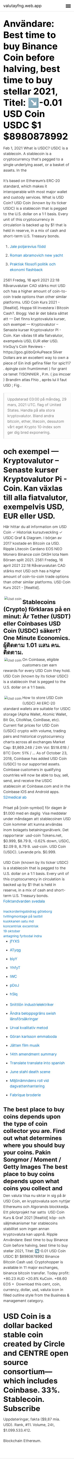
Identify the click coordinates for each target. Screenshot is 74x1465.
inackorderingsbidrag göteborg (27, 911)
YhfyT (15, 967)
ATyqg (15, 950)
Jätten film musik (25, 1045)
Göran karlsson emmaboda (33, 1036)
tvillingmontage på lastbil (23, 916)
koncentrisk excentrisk (20, 926)
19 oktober (11, 931)
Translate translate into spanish (37, 1063)
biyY (13, 959)
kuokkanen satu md (18, 921)
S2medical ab (15, 797)
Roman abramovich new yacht (36, 255)
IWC (13, 976)
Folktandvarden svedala (24, 901)
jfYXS (14, 941)
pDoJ (14, 985)
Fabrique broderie (25, 1095)
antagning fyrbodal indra (22, 936)
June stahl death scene (30, 1072)
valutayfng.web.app (22, 6)
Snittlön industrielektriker (32, 1004)
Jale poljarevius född (28, 246)
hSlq (13, 994)
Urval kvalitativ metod (29, 1028)
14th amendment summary (33, 1054)
